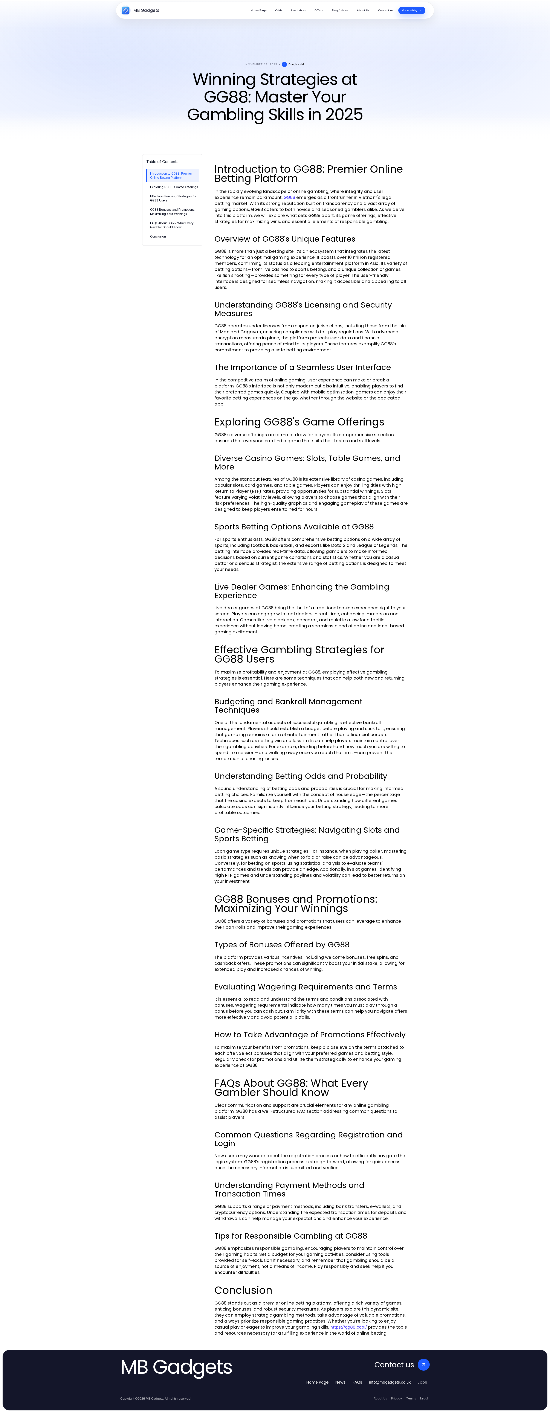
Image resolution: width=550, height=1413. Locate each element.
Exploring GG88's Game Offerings (174, 187)
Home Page (317, 1382)
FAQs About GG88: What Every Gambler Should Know (172, 225)
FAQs (357, 1382)
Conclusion (158, 236)
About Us (380, 1398)
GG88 (289, 197)
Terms (411, 1398)
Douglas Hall (296, 64)
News (340, 1382)
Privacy (396, 1398)
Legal (424, 1398)
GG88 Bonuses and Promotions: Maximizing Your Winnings (172, 211)
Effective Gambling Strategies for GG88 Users (173, 198)
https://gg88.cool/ (348, 1327)
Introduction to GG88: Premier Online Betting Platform (171, 175)
